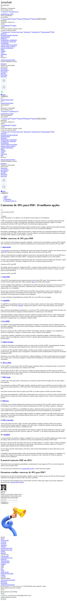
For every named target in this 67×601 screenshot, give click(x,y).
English (3, 100)
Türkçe (7, 100)
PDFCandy (6, 377)
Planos (2, 49)
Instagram (27, 19)
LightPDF (6, 300)
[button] (33, 5)
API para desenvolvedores (8, 580)
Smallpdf (6, 435)
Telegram (34, 19)
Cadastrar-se (4, 503)
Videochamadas (45, 32)
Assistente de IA (13, 11)
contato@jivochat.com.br (8, 584)
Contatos (3, 577)
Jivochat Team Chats (17, 32)
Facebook (3, 543)
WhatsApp (20, 19)
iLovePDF (6, 321)
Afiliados (3, 51)
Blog (2, 56)
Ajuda (2, 52)
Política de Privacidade (7, 573)
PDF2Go (5, 401)
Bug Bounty (4, 583)
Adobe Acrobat (7, 342)
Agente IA (5, 11)
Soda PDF (6, 277)
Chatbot (14, 19)
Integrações (27, 32)
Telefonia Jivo (6, 32)
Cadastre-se (4, 96)
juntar (33, 282)
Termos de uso (5, 572)
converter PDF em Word (17, 482)
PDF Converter (7, 420)
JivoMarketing (6, 25)
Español (11, 100)
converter (20, 305)
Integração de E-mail (6, 550)
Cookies (3, 575)
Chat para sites (6, 19)
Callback (13, 25)
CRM (52, 32)
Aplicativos (4, 54)
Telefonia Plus (36, 32)
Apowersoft (6, 247)
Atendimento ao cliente (7, 14)
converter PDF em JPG (28, 468)
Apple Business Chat (6, 557)
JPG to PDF (6, 363)
